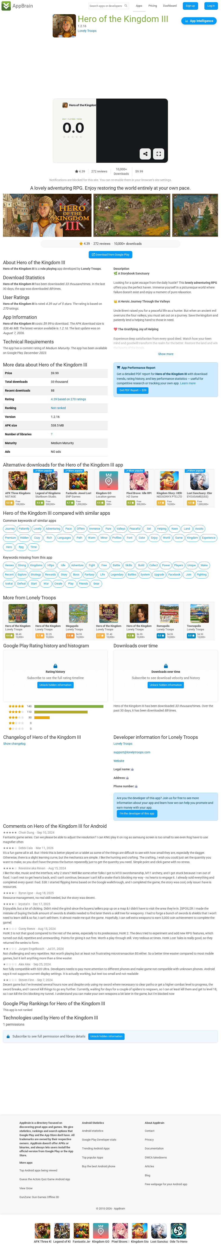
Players (178, 565)
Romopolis (163, 626)
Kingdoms (36, 565)
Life (102, 574)
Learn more (188, 383)
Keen (175, 528)
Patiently (24, 528)
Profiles (117, 537)
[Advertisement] (110, 68)
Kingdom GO (104, 493)
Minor (104, 537)
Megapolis (72, 626)
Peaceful (134, 528)
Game (179, 537)
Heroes (9, 565)
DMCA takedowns (156, 1157)
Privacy (149, 1139)
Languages (64, 537)
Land (187, 528)
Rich (49, 537)
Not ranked (58, 408)
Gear (96, 583)
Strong (22, 565)
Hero (9, 547)
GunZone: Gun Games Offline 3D (39, 1197)
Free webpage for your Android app (166, 1184)
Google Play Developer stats (99, 1139)
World (166, 537)
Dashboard (170, 5)
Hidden (24, 537)
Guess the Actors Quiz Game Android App (44, 1179)
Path (79, 537)
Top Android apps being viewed (38, 1170)
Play (70, 583)
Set (149, 528)
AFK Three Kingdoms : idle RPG (17, 493)
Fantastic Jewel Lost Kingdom (78, 493)
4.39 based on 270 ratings (68, 399)
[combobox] (106, 6)
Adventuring (53, 528)
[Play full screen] (158, 154)
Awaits (199, 528)
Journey (10, 528)
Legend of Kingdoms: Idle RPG (48, 493)
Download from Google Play (112, 254)
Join (188, 574)
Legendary (117, 574)
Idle (63, 565)
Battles (132, 574)
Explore (22, 574)
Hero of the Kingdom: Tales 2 (109, 626)
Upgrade (159, 574)
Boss (76, 574)
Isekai (9, 583)
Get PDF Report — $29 (133, 390)
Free (104, 565)
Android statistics (92, 1130)
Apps (139, 5)
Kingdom (192, 537)
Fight (92, 565)
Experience (208, 537)
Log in (211, 5)
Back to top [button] (211, 1209)
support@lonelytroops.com (132, 752)
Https (50, 565)
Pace (68, 528)
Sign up (190, 5)
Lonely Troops (41, 597)
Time (33, 547)
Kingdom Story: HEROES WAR (169, 493)
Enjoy (154, 537)
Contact (149, 1130)
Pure (108, 528)
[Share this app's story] (145, 154)
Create (58, 583)
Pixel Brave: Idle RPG (139, 493)
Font (129, 537)
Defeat (21, 583)
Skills (128, 565)
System (145, 574)
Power (166, 565)
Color (142, 537)
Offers (81, 528)
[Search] (126, 6)
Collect (153, 565)
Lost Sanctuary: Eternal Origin (199, 493)
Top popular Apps (92, 1157)
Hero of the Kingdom (48, 626)
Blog (147, 1175)
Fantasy (89, 574)
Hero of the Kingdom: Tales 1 (139, 626)
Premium (10, 537)
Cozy (37, 537)
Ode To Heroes (178, 1241)
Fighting (202, 574)
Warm (91, 537)
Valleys (121, 528)
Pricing (152, 5)
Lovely (37, 528)
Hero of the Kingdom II (17, 626)
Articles (149, 1166)
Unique (191, 565)
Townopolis (194, 626)
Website (119, 761)
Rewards (50, 574)
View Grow (26, 1188)
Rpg (21, 547)
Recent (9, 574)
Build (141, 565)
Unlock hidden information (55, 685)
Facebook (174, 574)
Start (34, 583)
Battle (116, 565)
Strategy (36, 574)
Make (204, 565)
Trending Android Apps (96, 1148)
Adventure (77, 565)
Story (64, 574)
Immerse (94, 528)
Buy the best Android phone (98, 1166)
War (46, 583)
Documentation (154, 1148)
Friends (83, 583)
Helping (161, 528)
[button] (166, 769)
